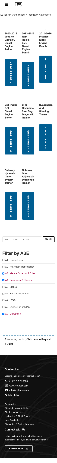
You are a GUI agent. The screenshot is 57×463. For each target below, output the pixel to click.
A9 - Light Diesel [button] (13, 313)
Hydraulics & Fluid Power (17, 416)
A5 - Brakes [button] (11, 287)
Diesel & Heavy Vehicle (16, 408)
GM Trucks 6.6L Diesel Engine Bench (11, 111)
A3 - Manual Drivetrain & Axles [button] (20, 273)
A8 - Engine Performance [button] (18, 307)
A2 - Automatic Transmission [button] (19, 266)
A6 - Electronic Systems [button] (17, 293)
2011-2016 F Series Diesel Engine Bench (45, 40)
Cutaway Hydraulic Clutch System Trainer (10, 176)
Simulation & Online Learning (19, 424)
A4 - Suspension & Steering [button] (18, 280)
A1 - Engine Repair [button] (14, 260)
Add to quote (11, 72)
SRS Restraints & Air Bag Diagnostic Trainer (28, 111)
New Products (12, 420)
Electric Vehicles (13, 412)
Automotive (10, 404)
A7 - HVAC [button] (10, 300)
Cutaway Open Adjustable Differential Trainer (28, 176)
